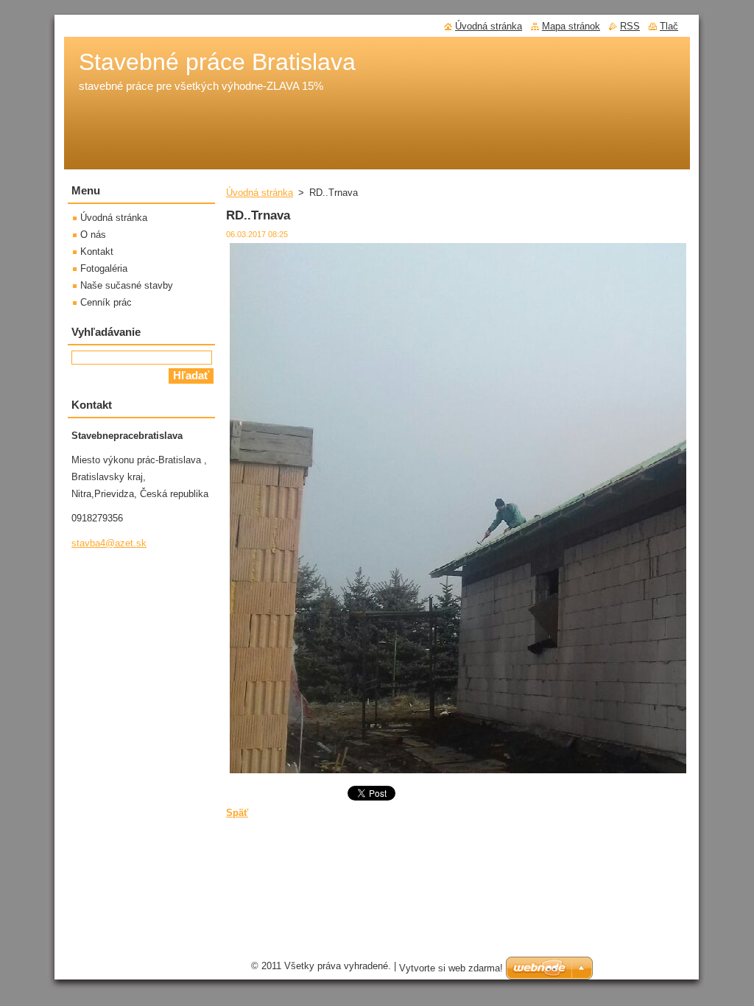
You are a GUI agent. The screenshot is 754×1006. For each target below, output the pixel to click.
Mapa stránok (571, 26)
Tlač (669, 26)
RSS (630, 26)
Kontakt (96, 251)
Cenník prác (106, 302)
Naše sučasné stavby (126, 285)
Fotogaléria (103, 268)
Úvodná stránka (259, 192)
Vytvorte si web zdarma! (451, 968)
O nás (93, 234)
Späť (237, 812)
